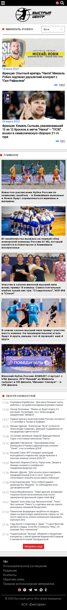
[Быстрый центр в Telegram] (30, 589)
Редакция (10, 570)
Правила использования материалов (28, 584)
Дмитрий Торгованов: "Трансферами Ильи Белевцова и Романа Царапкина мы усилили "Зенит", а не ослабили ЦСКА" (34, 446)
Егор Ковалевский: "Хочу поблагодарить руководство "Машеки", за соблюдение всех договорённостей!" (34, 485)
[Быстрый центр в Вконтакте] (35, 589)
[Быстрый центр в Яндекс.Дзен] (24, 589)
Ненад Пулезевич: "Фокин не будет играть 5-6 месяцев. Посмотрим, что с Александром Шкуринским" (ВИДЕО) (34, 412)
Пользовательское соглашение (25, 566)
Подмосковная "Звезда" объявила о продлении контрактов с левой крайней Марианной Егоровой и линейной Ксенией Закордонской (36, 537)
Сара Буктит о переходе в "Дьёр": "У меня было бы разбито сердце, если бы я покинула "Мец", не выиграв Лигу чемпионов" (37, 527)
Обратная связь (14, 579)
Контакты (10, 575)
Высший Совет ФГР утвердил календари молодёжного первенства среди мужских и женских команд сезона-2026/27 (33, 455)
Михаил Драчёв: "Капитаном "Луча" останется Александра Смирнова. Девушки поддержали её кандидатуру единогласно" (36, 429)
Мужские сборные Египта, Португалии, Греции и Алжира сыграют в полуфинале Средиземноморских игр (35, 465)
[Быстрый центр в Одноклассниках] (46, 589)
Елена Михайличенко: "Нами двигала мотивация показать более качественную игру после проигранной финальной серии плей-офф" (36, 495)
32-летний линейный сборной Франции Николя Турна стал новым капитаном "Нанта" (35, 437)
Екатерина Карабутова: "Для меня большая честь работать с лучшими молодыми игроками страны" (36, 403)
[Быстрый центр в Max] (41, 589)
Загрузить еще (33, 546)
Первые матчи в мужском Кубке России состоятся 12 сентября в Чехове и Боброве (37, 420)
